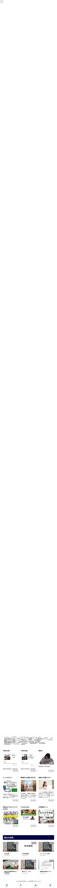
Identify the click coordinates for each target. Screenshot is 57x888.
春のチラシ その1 (26, 871)
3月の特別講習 (25, 853)
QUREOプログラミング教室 (10, 739)
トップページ (7, 737)
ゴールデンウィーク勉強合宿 (19, 744)
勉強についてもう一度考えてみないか (11, 740)
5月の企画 (6, 853)
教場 (52, 738)
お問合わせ (14, 737)
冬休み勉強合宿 (42, 743)
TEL (50, 886)
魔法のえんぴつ (31, 738)
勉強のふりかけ (38, 738)
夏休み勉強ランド (38, 739)
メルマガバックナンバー (9, 738)
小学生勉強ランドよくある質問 (25, 739)
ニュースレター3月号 (45, 853)
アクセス (33, 737)
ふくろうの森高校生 (48, 739)
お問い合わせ (35, 886)
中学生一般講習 (29, 738)
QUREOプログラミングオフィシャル (11, 743)
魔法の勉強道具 (41, 738)
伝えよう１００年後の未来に (35, 740)
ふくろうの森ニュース (24, 737)
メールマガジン (20, 738)
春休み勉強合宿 (7, 744)
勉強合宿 (46, 738)
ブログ (39, 737)
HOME (7, 886)
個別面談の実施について (45, 871)
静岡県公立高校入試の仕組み (10, 741)
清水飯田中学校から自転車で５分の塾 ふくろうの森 (29, 741)
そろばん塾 (24, 740)
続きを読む (15, 770)
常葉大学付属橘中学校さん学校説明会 (10, 872)
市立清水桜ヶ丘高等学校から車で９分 (37, 742)
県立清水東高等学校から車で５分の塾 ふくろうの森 (15, 738)
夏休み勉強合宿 (33, 743)
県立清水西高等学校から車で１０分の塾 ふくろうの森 (15, 742)
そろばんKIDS (24, 743)
